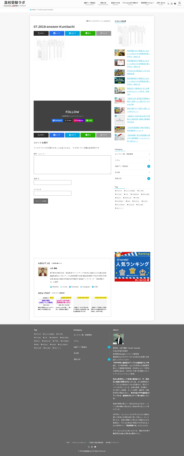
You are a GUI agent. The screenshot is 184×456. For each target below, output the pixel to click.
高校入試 (118, 178)
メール (37, 189)
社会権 (145, 201)
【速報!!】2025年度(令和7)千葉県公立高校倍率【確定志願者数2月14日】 (138, 119)
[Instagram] (172, 4)
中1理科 (141, 191)
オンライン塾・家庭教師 (124, 154)
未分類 (117, 172)
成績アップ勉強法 (121, 166)
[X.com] (168, 4)
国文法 (119, 198)
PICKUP (119, 191)
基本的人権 (128, 198)
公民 (127, 194)
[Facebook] (57, 120)
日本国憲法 (120, 201)
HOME (34, 9)
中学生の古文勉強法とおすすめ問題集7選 (138, 72)
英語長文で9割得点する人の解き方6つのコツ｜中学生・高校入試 (138, 91)
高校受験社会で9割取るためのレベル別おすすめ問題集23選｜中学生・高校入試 (138, 54)
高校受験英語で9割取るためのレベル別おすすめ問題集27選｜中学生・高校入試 (138, 64)
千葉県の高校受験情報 (96, 442)
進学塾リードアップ (112, 442)
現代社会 (136, 201)
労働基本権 (135, 194)
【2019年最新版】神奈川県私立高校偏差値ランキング (138, 129)
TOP (68, 442)
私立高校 (140, 204)
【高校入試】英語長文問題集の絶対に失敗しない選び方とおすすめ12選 (138, 101)
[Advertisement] (72, 79)
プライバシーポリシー (79, 442)
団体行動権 (146, 194)
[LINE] (175, 4)
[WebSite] (54, 287)
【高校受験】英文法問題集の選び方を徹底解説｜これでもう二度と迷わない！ (138, 138)
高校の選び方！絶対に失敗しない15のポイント (138, 110)
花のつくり (120, 208)
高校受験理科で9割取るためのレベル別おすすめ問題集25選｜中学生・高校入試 (138, 81)
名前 (36, 178)
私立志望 (131, 204)
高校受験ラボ (87, 451)
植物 (128, 201)
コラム (117, 160)
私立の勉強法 (121, 204)
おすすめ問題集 (130, 191)
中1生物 (119, 194)
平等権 (137, 198)
